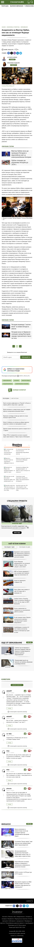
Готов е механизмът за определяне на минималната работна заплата (22, 610)
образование (7, 380)
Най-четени (14, 398)
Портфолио (11, 919)
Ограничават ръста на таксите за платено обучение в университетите (23, 662)
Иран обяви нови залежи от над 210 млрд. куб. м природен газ (22, 591)
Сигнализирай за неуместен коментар (18, 711)
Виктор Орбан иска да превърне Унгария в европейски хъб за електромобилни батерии (21, 154)
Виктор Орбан (26, 380)
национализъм (7, 384)
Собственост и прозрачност (16, 921)
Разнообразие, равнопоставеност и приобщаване (19, 923)
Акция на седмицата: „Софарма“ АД (20, 581)
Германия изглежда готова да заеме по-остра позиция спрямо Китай (15, 416)
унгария (16, 380)
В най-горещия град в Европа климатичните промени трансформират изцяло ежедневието (22, 620)
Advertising (20, 935)
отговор (9, 708)
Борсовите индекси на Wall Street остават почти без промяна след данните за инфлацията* (23, 884)
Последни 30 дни (24, 547)
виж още (29, 642)
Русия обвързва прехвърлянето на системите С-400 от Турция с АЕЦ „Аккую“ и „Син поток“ (22, 564)
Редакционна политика (21, 919)
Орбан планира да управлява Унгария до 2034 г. (19, 162)
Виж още (17, 532)
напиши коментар (19, 390)
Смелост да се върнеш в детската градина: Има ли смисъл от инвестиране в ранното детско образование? (22, 651)
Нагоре (28, 901)
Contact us (13, 935)
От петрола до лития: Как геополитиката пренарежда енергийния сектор (23, 452)
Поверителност (21, 916)
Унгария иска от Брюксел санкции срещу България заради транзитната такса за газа (21, 335)
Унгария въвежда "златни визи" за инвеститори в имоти (21, 326)
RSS (15, 916)
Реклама (10, 916)
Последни (6, 398)
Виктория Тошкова (13, 63)
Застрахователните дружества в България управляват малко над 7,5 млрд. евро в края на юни (22, 853)
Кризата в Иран (29, 6)
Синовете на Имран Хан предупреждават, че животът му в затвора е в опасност (23, 470)
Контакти (4, 916)
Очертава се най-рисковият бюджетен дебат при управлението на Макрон (22, 479)
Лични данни (22, 925)
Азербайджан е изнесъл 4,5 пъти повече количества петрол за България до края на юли (21, 629)
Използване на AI (13, 925)
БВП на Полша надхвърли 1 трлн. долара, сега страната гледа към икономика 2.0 (21, 573)
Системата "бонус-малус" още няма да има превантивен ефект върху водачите (23, 843)
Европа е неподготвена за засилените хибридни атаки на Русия (23, 460)
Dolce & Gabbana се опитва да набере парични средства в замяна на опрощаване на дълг (16, 423)
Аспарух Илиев (12, 57)
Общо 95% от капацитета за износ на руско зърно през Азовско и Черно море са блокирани (16, 436)
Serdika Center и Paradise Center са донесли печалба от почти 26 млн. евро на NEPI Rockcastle (22, 601)
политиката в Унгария (22, 384)
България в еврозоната (16, 6)
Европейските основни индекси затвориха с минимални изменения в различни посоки (22, 864)
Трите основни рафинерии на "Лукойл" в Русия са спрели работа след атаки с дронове (17, 404)
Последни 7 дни (9, 547)
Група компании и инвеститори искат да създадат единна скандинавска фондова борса (16, 410)
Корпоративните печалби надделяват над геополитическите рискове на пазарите (14, 527)
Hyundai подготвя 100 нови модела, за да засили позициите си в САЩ (22, 488)
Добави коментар (17, 685)
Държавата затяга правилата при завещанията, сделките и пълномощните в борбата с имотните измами (22, 554)
